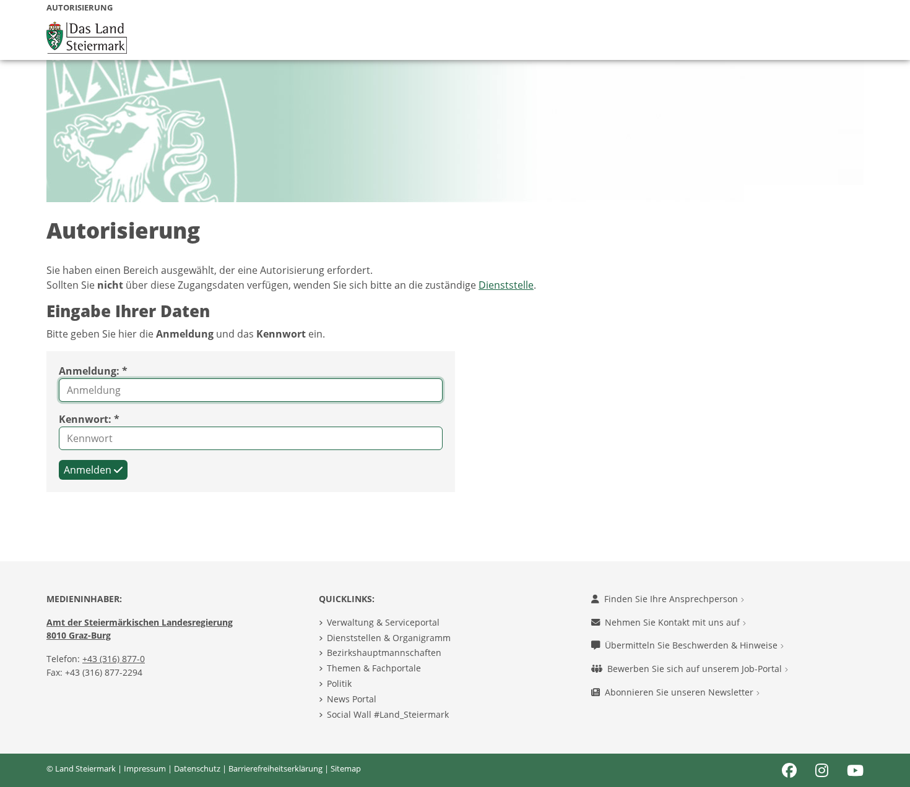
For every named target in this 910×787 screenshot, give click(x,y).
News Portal (351, 699)
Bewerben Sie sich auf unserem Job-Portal (695, 668)
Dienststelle (506, 285)
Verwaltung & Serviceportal (383, 622)
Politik (339, 683)
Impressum (145, 768)
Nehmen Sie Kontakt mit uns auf (673, 622)
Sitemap (346, 768)
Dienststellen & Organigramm (389, 638)
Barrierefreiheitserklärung (275, 768)
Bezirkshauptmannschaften (384, 652)
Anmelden (89, 470)
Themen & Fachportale (374, 668)
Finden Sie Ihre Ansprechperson (672, 599)
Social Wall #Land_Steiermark (388, 714)
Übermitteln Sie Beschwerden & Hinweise (692, 645)
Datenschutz (197, 768)
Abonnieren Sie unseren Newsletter (680, 692)
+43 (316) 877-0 (113, 659)
